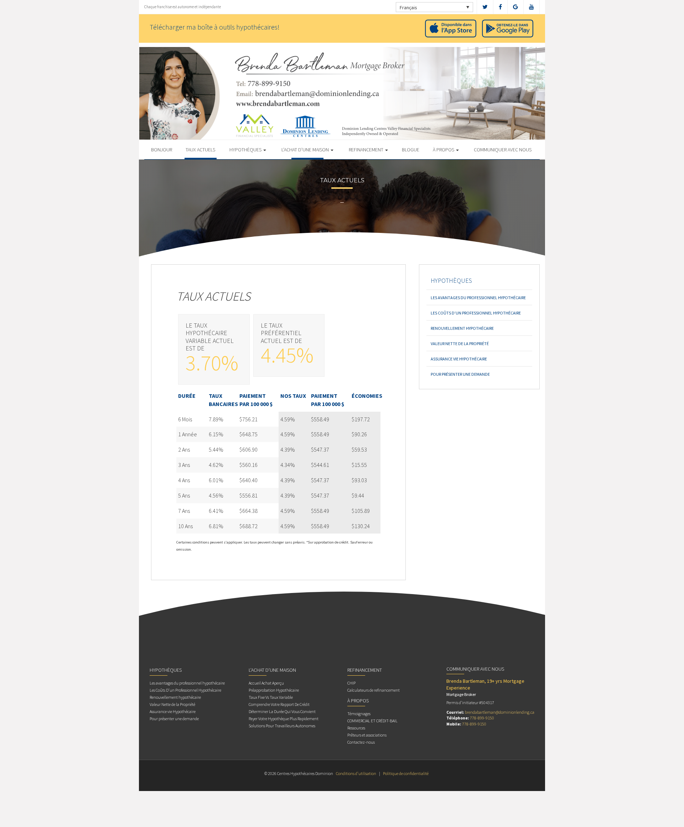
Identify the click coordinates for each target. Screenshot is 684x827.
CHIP (351, 683)
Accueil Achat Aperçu (266, 683)
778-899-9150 (482, 718)
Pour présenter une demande (460, 374)
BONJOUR (161, 149)
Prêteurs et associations (367, 735)
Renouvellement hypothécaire (462, 328)
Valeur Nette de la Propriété (460, 343)
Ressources (356, 727)
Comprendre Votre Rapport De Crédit (279, 704)
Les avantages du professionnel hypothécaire (478, 297)
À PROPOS (444, 149)
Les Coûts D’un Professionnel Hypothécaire (476, 313)
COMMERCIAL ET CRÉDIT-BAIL (372, 720)
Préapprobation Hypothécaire (274, 690)
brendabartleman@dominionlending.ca (499, 712)
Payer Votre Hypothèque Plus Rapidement (283, 718)
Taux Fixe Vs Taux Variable (271, 697)
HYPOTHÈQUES (246, 149)
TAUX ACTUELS (200, 149)
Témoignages (358, 713)
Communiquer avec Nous (503, 149)
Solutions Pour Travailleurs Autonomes (282, 725)
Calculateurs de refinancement (373, 690)
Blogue (410, 149)
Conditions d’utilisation (356, 773)
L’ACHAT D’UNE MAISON (305, 149)
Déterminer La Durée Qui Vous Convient (282, 711)
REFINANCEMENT (366, 149)
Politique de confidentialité (406, 773)
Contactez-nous (361, 742)
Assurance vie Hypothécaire (459, 359)
